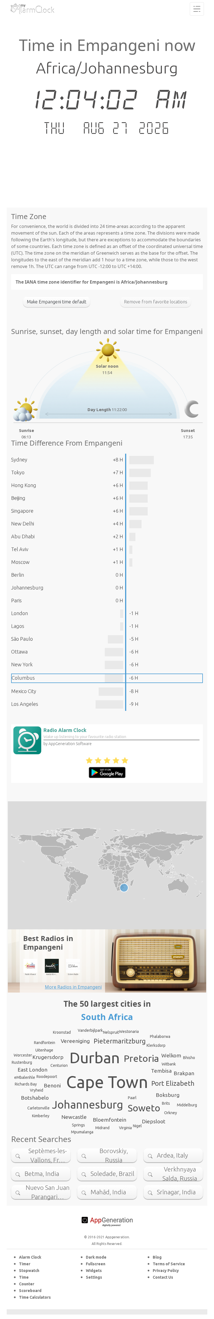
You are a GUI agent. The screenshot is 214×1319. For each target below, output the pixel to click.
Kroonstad (62, 1032)
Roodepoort (47, 1076)
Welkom (171, 1055)
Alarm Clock (30, 1257)
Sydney (19, 459)
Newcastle (74, 1117)
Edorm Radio (73, 974)
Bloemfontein (109, 1120)
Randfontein (44, 1042)
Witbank (169, 1064)
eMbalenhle (24, 1077)
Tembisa (161, 1071)
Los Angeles (24, 704)
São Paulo (22, 639)
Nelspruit (111, 1032)
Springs (78, 1125)
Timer (24, 1264)
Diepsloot (153, 1121)
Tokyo (18, 472)
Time (24, 1277)
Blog (157, 1257)
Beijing (18, 498)
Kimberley (40, 1116)
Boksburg (167, 1095)
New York (22, 664)
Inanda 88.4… (51, 974)
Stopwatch (29, 1270)
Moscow (20, 562)
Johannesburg (27, 587)
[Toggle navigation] (197, 9)
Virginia (125, 1128)
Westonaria (129, 1031)
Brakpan (184, 1073)
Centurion (59, 1065)
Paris (16, 600)
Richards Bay (26, 1084)
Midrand (102, 1128)
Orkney (170, 1113)
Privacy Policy (166, 1270)
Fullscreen (95, 1264)
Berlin (17, 575)
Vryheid (36, 1090)
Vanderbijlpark (90, 1030)
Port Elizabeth (172, 1083)
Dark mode (96, 1257)
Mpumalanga (82, 1132)
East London (32, 1070)
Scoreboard (30, 1290)
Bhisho (189, 1057)
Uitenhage (44, 1050)
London (19, 613)
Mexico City (23, 691)
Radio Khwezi (30, 974)
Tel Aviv (19, 549)
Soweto (144, 1107)
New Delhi (22, 523)
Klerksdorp (156, 1045)
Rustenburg (22, 1062)
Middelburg (187, 1105)
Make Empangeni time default (56, 301)
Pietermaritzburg (120, 1041)
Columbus (23, 678)
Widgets (94, 1270)
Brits (166, 1103)
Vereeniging (75, 1041)
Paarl (132, 1098)
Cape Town (107, 1082)
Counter (26, 1284)
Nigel (137, 1126)
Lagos (17, 626)
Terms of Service (169, 1264)
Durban (94, 1057)
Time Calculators (35, 1297)
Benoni (52, 1085)
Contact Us (163, 1277)
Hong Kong (23, 485)
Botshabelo (35, 1098)
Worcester (23, 1055)
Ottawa (19, 651)
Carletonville (38, 1108)
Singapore (22, 511)
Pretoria (141, 1058)
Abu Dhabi (23, 536)
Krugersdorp (48, 1057)
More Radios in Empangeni (73, 987)
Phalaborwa (160, 1036)
